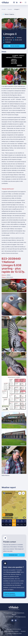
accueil (3, 9)
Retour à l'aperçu (9, 14)
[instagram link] (15, 620)
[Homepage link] (6, 2)
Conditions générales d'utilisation (11, 631)
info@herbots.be (21, 617)
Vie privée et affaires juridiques (14, 629)
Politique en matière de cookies (15, 633)
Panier (17, 2)
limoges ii (16, 9)
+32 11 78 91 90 (9, 617)
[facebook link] (12, 620)
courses (10, 9)
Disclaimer (23, 631)
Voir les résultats (15, 46)
